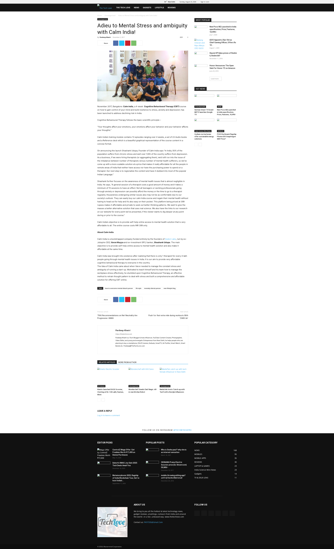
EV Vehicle (101, 386)
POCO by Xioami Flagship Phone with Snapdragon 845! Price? (226, 136)
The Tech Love (123, 7)
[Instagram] (217, 2)
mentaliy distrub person (152, 288)
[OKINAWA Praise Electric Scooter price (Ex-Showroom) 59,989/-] (152, 465)
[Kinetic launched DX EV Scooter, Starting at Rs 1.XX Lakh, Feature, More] (111, 377)
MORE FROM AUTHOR (127, 362)
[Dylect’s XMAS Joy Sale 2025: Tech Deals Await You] (103, 466)
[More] (140, 43)
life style (138, 288)
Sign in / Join (205, 2)
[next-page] (103, 399)
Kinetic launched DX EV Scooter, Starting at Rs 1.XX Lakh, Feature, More (110, 392)
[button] (233, 8)
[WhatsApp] (133, 43)
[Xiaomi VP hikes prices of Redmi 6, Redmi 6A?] (200, 56)
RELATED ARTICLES (107, 362)
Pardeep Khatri (105, 37)
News (136, 7)
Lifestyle (159, 7)
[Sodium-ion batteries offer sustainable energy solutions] (204, 125)
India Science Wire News (203, 131)
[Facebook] (213, 2)
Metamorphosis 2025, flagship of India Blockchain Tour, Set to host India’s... (125, 478)
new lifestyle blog (169, 288)
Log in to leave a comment (108, 415)
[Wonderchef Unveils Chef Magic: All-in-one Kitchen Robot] (143, 377)
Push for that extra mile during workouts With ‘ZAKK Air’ (168, 316)
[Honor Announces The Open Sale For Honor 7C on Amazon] (200, 68)
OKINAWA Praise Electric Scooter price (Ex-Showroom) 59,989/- (174, 464)
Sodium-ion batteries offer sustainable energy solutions (204, 136)
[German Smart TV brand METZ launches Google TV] (204, 101)
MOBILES (220, 131)
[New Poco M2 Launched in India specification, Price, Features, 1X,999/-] (200, 30)
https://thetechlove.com (123, 334)
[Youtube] (235, 2)
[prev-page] (99, 399)
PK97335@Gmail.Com (153, 522)
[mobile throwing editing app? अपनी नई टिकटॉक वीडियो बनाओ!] (152, 478)
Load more (215, 79)
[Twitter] (222, 2)
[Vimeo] (226, 2)
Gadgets (147, 7)
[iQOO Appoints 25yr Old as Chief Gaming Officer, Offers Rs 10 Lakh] (200, 44)
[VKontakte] (230, 2)
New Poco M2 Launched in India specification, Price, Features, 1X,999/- (223, 29)
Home (99, 15)
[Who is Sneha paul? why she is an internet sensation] (152, 453)
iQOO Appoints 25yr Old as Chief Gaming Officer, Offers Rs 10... (223, 42)
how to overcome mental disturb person (119, 288)
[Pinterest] (127, 43)
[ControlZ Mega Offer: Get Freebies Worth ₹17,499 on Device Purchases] (103, 453)
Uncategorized (110, 15)
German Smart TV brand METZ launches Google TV (203, 112)
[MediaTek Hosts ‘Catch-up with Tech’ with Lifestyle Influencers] (174, 377)
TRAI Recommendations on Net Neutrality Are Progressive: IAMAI (117, 316)
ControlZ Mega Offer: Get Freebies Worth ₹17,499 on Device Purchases (123, 452)
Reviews (172, 7)
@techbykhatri (182, 430)
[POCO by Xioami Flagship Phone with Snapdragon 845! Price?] (227, 125)
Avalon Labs (170, 239)
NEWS (220, 107)
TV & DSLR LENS (200, 107)
